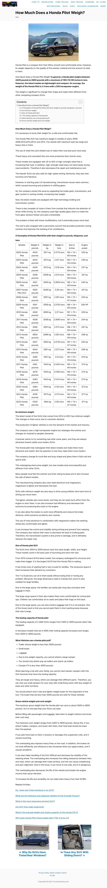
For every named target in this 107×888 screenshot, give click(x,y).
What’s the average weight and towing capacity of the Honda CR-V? (46, 812)
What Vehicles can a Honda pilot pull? (36, 118)
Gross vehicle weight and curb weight (36, 121)
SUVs (17, 17)
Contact (58, 873)
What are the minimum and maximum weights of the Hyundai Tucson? (47, 796)
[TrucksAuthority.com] (9, 4)
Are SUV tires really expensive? (29, 807)
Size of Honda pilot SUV (30, 113)
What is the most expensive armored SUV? (35, 801)
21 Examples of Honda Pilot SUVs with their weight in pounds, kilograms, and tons (52, 108)
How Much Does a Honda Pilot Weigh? (33, 105)
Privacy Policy (44, 873)
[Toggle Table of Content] (79, 102)
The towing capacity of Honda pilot (35, 116)
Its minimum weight (29, 110)
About (52, 873)
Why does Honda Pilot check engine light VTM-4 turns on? (42, 818)
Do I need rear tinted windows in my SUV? (34, 790)
